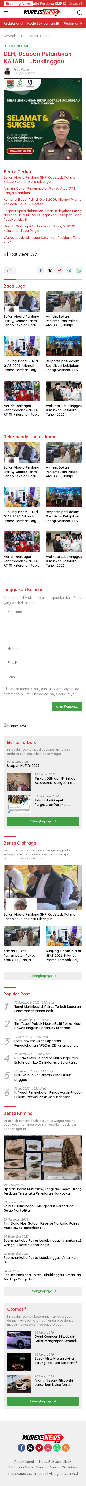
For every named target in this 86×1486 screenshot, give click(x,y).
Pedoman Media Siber (26, 1467)
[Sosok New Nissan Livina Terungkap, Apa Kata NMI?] (19, 1362)
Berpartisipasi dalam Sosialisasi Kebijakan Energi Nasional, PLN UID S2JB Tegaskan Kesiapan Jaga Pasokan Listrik (43, 215)
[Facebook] (21, 1448)
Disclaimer (70, 1467)
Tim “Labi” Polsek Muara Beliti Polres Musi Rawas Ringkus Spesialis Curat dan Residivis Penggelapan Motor (47, 1025)
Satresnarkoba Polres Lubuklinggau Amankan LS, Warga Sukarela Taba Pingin (43, 1242)
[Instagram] (48, 1448)
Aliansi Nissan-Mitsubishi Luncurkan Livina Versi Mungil (54, 1382)
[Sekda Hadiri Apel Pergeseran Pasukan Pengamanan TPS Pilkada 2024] (19, 804)
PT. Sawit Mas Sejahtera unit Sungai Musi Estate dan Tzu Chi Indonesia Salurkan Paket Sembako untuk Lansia (46, 1060)
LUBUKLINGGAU (16, 46)
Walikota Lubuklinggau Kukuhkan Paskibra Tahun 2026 (43, 239)
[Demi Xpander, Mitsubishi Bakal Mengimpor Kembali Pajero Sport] (19, 1340)
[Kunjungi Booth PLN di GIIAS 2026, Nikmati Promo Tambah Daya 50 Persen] (22, 346)
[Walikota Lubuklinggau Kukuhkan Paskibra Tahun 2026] (64, 391)
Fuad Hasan (21, 69)
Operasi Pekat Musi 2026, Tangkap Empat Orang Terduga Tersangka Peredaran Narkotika (43, 1191)
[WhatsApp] (57, 1448)
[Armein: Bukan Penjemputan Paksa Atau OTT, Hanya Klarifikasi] (64, 301)
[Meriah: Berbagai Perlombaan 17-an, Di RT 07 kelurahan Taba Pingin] (22, 391)
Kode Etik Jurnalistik (55, 1462)
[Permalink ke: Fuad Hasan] (7, 71)
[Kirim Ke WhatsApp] (78, 270)
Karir (53, 1467)
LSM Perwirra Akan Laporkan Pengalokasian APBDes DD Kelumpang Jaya (45, 1043)
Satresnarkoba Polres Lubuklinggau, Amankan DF (41, 1259)
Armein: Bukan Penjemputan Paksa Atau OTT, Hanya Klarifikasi (40, 190)
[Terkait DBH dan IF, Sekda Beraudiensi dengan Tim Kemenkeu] (19, 782)
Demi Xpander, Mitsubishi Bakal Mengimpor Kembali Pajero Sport (56, 1338)
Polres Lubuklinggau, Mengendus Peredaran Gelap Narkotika (38, 1208)
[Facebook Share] (40, 270)
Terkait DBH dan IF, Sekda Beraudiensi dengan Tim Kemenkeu (55, 780)
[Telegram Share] (69, 270)
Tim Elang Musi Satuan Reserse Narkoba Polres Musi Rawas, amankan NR (41, 1225)
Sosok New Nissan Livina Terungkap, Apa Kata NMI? (56, 1360)
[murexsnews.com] (35, 12)
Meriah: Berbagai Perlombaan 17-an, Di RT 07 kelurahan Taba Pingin (40, 228)
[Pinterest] (39, 1448)
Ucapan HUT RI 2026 (23, 765)
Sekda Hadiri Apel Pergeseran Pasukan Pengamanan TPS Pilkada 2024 (55, 802)
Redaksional (24, 1462)
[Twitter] (30, 1448)
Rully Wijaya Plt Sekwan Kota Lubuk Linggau (42, 1077)
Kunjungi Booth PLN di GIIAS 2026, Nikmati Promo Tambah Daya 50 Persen (43, 201)
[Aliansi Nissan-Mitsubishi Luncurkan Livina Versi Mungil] (19, 1384)
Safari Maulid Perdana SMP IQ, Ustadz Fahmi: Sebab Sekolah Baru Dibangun (39, 179)
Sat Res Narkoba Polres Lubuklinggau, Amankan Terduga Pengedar (42, 1277)
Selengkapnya (41, 821)
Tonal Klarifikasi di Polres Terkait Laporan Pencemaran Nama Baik (47, 1008)
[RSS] (66, 1448)
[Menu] (7, 13)
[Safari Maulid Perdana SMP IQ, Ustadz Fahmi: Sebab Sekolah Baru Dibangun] (22, 301)
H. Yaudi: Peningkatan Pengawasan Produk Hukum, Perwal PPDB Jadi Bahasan (48, 1094)
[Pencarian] (79, 13)
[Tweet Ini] (50, 270)
